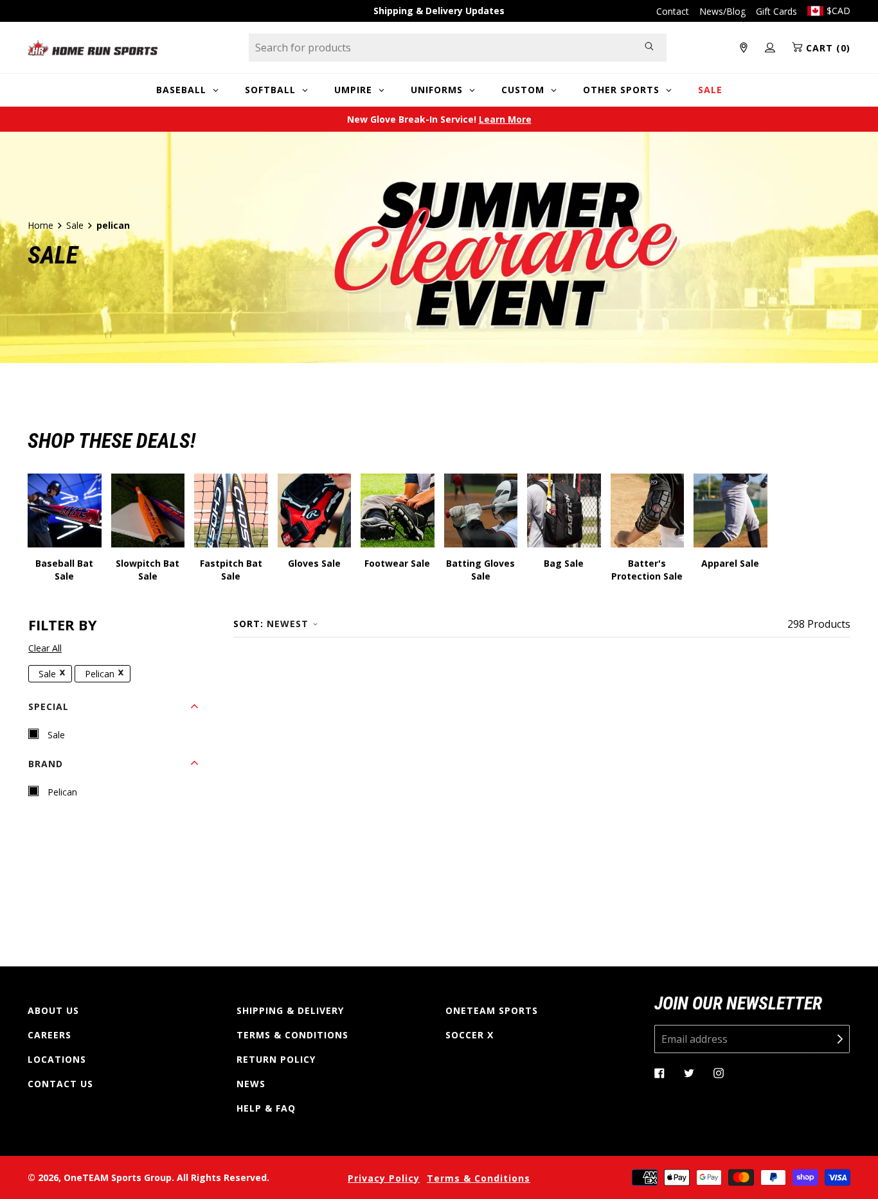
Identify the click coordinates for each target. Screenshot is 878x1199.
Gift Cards (776, 11)
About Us (53, 1010)
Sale (75, 225)
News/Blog (722, 11)
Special (48, 706)
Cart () (826, 48)
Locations (57, 1059)
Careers (49, 1035)
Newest (288, 623)
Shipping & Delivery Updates (439, 10)
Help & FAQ (266, 1108)
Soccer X (469, 1035)
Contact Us (60, 1084)
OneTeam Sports (491, 1010)
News (251, 1084)
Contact (672, 11)
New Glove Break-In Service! (439, 119)
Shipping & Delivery (290, 1010)
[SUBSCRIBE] (830, 1039)
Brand (45, 764)
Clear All (45, 648)
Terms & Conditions (292, 1035)
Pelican (99, 674)
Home (40, 225)
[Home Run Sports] (92, 48)
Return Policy (276, 1059)
